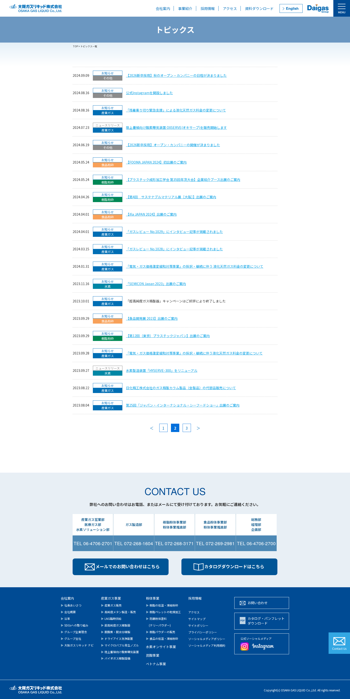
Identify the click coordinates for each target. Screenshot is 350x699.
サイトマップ (196, 619)
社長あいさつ (71, 605)
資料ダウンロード (259, 8)
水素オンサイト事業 (161, 646)
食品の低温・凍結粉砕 (162, 638)
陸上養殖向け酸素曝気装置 (120, 652)
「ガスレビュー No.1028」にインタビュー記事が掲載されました (174, 249)
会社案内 (163, 8)
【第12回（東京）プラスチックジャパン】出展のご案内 (168, 335)
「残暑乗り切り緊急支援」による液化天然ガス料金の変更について (176, 110)
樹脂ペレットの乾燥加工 (163, 612)
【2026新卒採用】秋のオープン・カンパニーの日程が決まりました (176, 75)
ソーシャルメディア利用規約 (206, 645)
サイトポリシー (198, 625)
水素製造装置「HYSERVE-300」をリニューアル (161, 370)
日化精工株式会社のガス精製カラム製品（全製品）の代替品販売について (181, 387)
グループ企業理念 (74, 632)
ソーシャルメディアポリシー (206, 639)
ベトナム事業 (156, 663)
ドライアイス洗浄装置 (117, 638)
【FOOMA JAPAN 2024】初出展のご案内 (156, 162)
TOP (75, 46)
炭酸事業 (152, 655)
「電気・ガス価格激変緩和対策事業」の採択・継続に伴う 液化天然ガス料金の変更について (194, 266)
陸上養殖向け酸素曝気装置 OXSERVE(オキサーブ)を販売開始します (176, 127)
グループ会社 (71, 638)
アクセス (230, 8)
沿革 (65, 618)
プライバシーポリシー (202, 632)
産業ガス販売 (111, 605)
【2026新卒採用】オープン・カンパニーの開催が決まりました (173, 144)
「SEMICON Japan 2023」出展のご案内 (156, 283)
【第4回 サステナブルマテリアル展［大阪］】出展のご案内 (171, 196)
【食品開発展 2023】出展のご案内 (152, 318)
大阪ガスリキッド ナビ (77, 645)
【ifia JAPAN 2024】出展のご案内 (151, 214)
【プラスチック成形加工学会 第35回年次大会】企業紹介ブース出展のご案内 (183, 179)
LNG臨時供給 (111, 618)
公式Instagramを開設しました (149, 92)
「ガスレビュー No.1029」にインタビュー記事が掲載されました (174, 231)
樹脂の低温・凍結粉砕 (162, 605)
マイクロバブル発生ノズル (120, 645)
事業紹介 (185, 8)
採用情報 (207, 8)
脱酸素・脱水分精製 (115, 632)
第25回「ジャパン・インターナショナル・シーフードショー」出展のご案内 (183, 405)
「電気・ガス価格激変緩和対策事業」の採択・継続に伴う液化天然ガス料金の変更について (194, 353)
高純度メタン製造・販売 (118, 612)
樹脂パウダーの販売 (160, 632)
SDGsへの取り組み (74, 625)
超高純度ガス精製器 (115, 625)
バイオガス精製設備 (115, 658)
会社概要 (68, 612)
